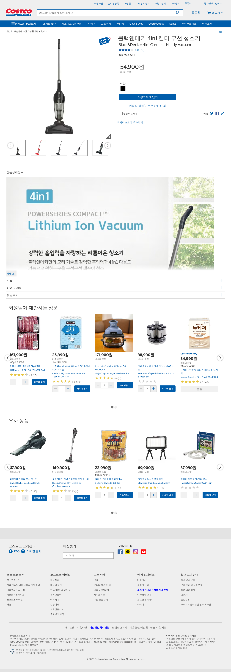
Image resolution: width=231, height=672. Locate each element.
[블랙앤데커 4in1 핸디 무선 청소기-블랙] (123, 88)
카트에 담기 (39, 382)
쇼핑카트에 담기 (147, 97)
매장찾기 (69, 546)
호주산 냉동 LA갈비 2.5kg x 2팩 (25, 366)
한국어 (188, 3)
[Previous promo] (11, 145)
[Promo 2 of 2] (115, 407)
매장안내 (141, 580)
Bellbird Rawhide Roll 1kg (107, 482)
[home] (19, 12)
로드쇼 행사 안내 (145, 599)
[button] (179, 13)
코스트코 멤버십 (60, 574)
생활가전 (34, 31)
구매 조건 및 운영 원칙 (192, 585)
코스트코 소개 (15, 574)
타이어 (91, 23)
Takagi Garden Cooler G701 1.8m (196, 482)
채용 (9, 604)
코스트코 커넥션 (15, 599)
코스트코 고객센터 (22, 546)
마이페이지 (55, 599)
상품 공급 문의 (188, 580)
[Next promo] (108, 145)
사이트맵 (69, 627)
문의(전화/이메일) (103, 585)
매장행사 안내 (144, 594)
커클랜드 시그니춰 (16, 589)
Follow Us (125, 546)
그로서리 (106, 23)
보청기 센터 (143, 585)
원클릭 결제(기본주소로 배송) (147, 106)
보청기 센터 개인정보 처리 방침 (152, 589)
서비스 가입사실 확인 (176, 647)
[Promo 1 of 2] (112, 407)
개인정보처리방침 (99, 627)
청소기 (44, 31)
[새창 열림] (13, 652)
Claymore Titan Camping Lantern (154, 482)
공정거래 (185, 594)
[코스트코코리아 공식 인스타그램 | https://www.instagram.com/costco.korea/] (136, 553)
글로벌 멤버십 (57, 614)
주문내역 (54, 604)
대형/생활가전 (20, 31)
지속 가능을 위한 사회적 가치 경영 (23, 585)
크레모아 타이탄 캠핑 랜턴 (150, 479)
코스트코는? (13, 580)
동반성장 (185, 599)
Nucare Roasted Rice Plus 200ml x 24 (199, 377)
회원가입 (54, 580)
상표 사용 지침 (158, 627)
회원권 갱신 (56, 585)
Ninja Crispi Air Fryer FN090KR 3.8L (112, 373)
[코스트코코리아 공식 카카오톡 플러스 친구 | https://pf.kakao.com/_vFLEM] (128, 553)
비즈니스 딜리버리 (72, 23)
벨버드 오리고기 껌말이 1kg (108, 479)
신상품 (120, 23)
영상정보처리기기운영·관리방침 (130, 627)
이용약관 (82, 627)
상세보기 (11, 273)
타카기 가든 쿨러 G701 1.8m (194, 479)
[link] (212, 113)
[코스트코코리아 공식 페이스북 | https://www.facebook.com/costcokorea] (120, 553)
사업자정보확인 (30, 645)
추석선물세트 (189, 23)
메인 (8, 31)
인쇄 (220, 31)
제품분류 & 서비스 (16, 594)
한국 (217, 3)
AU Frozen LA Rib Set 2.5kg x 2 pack (27, 370)
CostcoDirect (156, 23)
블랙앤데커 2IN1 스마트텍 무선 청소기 (70, 479)
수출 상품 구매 (101, 599)
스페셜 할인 (49, 23)
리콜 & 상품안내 (101, 589)
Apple (172, 23)
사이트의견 (99, 594)
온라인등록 (55, 594)
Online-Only (136, 23)
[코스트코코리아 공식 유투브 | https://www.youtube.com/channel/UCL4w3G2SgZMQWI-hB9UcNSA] (143, 553)
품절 (199, 389)
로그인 (196, 12)
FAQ (96, 580)
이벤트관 (207, 23)
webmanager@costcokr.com (123, 641)
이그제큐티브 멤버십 (60, 589)
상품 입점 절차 (188, 589)
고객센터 (99, 574)
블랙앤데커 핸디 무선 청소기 (23, 479)
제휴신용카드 (56, 609)
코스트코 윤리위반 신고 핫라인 (196, 604)
